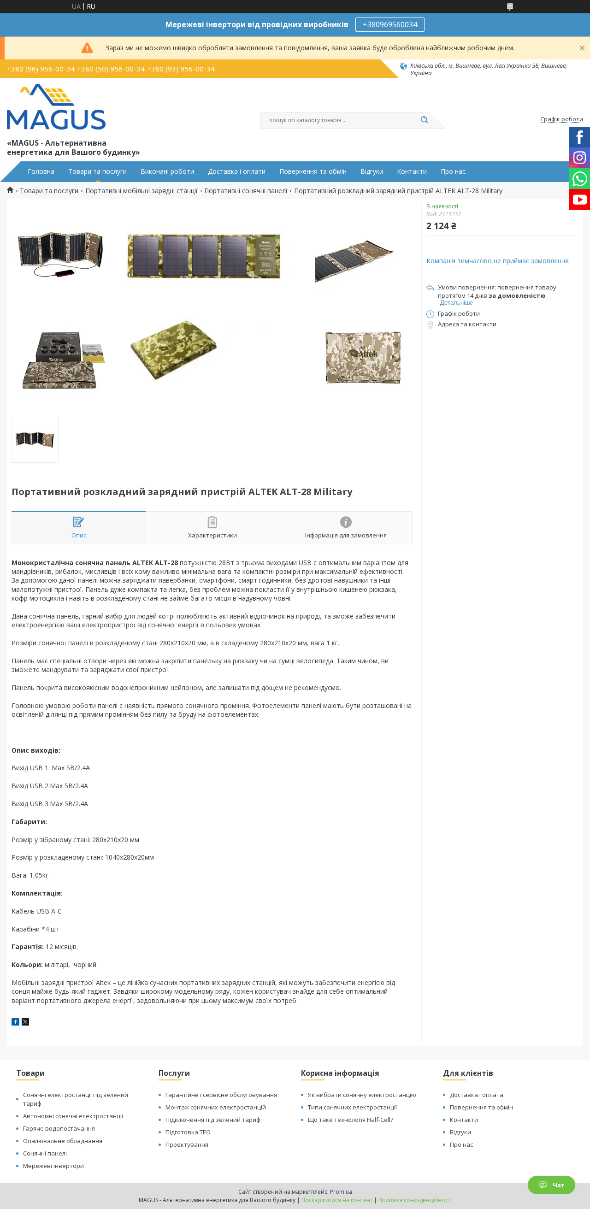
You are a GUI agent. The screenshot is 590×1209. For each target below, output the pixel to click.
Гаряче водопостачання (59, 1128)
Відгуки (371, 171)
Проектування (186, 1144)
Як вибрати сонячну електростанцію (362, 1095)
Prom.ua (341, 1192)
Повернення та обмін (313, 171)
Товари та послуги (97, 171)
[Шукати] (424, 120)
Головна (41, 171)
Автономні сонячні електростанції (73, 1116)
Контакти (412, 171)
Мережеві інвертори (53, 1166)
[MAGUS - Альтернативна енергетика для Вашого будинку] (56, 107)
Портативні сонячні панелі (245, 191)
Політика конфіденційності (415, 1200)
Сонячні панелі (45, 1153)
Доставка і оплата (476, 1095)
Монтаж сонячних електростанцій (215, 1107)
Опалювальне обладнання (62, 1141)
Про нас (453, 171)
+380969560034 (390, 24)
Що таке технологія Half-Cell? (350, 1119)
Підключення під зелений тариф (212, 1119)
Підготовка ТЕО (188, 1132)
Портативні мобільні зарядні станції (141, 191)
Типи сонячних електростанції (352, 1107)
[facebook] (15, 1023)
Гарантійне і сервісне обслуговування (221, 1095)
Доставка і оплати (237, 171)
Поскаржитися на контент (336, 1200)
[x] (25, 1023)
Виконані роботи (167, 171)
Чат (558, 1185)
